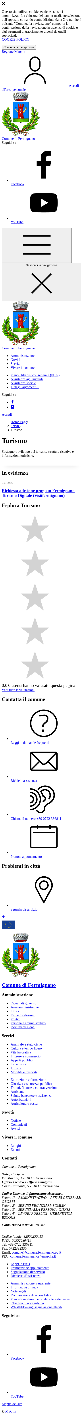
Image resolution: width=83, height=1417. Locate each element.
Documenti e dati (23, 1027)
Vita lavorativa (21, 1052)
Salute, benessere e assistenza (31, 1095)
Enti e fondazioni (23, 1015)
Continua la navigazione (19, 47)
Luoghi (16, 1146)
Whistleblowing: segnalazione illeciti (36, 1307)
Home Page (19, 422)
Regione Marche (13, 51)
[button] (23, 356)
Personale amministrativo (28, 1023)
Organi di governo (23, 1003)
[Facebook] (12, 402)
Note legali (18, 1291)
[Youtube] (12, 407)
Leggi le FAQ (20, 1264)
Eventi (15, 1150)
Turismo (16, 1068)
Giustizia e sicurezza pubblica (31, 1083)
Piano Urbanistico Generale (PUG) (35, 375)
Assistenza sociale (23, 383)
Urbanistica (19, 1064)
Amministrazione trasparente (30, 1283)
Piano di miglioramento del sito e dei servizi (41, 1299)
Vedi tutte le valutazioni (18, 690)
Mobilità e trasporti (24, 1072)
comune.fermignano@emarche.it (33, 1256)
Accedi (7, 414)
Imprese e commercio (26, 1056)
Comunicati (19, 1124)
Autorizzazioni (21, 1099)
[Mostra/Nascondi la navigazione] (37, 245)
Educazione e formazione (28, 1080)
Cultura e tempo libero (26, 1048)
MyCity (10, 1411)
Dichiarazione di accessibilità (31, 1295)
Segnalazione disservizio (28, 1272)
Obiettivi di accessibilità (27, 1303)
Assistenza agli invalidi (27, 379)
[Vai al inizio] (3, 917)
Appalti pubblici (22, 1060)
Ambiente (17, 1091)
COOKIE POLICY (15, 39)
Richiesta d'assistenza (26, 1276)
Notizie (16, 1120)
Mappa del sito (12, 1404)
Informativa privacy (24, 1287)
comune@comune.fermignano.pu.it (36, 1252)
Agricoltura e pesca (24, 1103)
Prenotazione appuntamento (30, 1268)
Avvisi (15, 1128)
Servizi (15, 426)
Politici (15, 1019)
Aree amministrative (25, 1007)
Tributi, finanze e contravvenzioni (34, 1087)
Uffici (15, 1011)
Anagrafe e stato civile (26, 1044)
